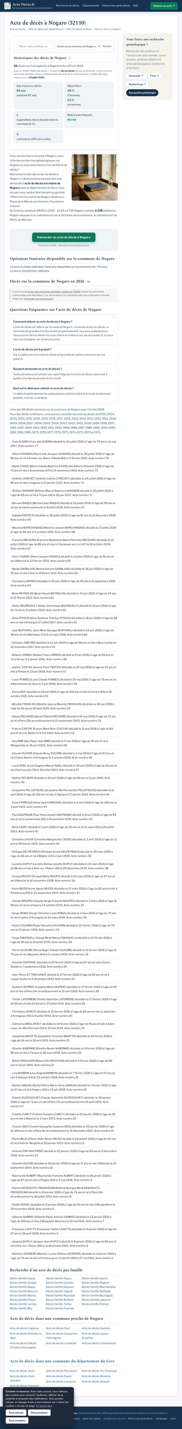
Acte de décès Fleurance (61, 1371)
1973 (80, 432)
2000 (88, 423)
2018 (52, 418)
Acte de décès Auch (22, 1371)
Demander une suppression (38, 298)
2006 (38, 423)
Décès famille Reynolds (60, 1295)
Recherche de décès (67, 5)
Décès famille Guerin (95, 1278)
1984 (104, 427)
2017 (60, 418)
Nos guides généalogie (142, 92)
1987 (81, 427)
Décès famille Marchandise (99, 1287)
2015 (75, 418)
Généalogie (161, 1418)
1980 (27, 432)
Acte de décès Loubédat (61, 1343)
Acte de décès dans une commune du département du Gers (62, 1361)
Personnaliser (39, 1412)
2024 (110, 414)
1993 (36, 427)
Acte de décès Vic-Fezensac (99, 1371)
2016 (67, 418)
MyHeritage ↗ (137, 84)
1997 (111, 423)
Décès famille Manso (23, 1295)
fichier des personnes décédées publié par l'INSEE (54, 291)
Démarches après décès (116, 5)
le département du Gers (42, 187)
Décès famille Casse (22, 1278)
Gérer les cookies (91, 1418)
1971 (97, 432)
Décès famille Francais (60, 1308)
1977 (50, 432)
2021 (29, 418)
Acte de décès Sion (58, 1328)
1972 (87, 432)
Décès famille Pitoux (23, 1299)
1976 (57, 432)
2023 (13, 418)
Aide (135, 5)
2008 (21, 423)
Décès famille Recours (24, 1291)
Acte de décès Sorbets (96, 1328)
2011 (105, 418)
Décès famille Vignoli (59, 1291)
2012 (98, 418)
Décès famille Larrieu (23, 1304)
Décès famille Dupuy (59, 1278)
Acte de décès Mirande (96, 1376)
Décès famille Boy (21, 1308)
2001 (79, 423)
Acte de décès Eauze (59, 1376)
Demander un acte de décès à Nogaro (63, 237)
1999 (96, 423)
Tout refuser (16, 1412)
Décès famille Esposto (60, 1287)
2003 (63, 423)
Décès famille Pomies (95, 1304)
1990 (58, 427)
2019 (44, 418)
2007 (30, 423)
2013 (90, 418)
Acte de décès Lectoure (61, 1381)
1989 (66, 427)
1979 (35, 432)
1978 (43, 432)
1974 (72, 432)
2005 (46, 423)
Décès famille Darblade (96, 1291)
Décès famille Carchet (60, 1282)
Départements (90, 5)
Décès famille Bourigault (97, 1295)
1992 (43, 427)
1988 (73, 427)
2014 (82, 418)
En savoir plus (44, 1405)
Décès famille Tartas (59, 1304)
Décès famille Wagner (95, 1282)
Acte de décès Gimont (95, 1381)
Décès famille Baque (23, 1287)
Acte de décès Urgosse (24, 1328)
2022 (21, 418)
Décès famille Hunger (23, 1282)
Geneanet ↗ (136, 75)
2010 (112, 418)
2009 (13, 423)
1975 (65, 432)
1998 (103, 423)
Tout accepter (17, 1420)
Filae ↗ (154, 75)
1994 (28, 427)
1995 (20, 427)
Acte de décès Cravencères (99, 1343)
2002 (71, 423)
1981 (20, 432)
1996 (13, 427)
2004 (55, 423)
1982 (13, 432)
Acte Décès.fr (32, 5)
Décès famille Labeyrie (96, 1299)
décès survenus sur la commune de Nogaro (53, 409)
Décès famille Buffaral (60, 1299)
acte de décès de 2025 (91, 414)
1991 (51, 427)
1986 (88, 427)
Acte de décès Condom (24, 1385)
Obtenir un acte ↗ (164, 5)
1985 (96, 427)
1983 (111, 427)
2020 (36, 418)
